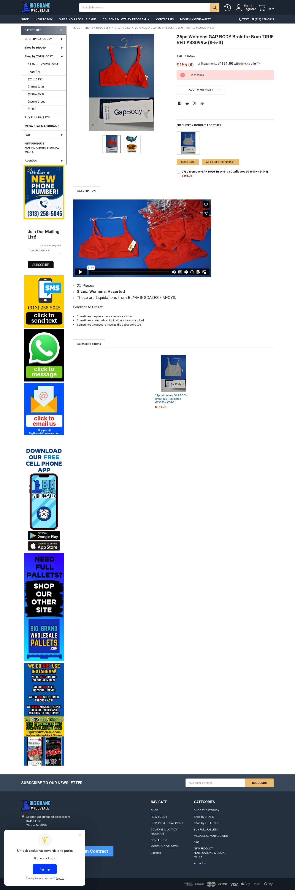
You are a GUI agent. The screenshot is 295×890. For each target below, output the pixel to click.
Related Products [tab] (89, 343)
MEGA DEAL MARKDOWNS (42, 126)
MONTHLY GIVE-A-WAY (195, 19)
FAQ (27, 135)
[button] (43, 301)
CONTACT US (165, 19)
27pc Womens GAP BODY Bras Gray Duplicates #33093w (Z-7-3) (171, 399)
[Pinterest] (202, 103)
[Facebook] (180, 103)
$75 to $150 (35, 79)
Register (250, 9)
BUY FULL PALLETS (37, 117)
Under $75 (34, 72)
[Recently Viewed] (228, 8)
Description (86, 190)
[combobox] (149, 7)
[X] (195, 103)
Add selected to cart (220, 162)
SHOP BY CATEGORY (38, 39)
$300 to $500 (36, 94)
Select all (188, 162)
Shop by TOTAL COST (39, 56)
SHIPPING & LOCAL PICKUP (77, 19)
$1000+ (32, 109)
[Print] (187, 103)
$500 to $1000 (36, 101)
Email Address (39, 250)
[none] (121, 82)
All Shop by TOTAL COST (43, 64)
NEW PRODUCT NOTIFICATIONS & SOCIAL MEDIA (42, 148)
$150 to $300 (36, 86)
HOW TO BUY (43, 19)
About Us (31, 160)
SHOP (25, 19)
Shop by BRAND (35, 47)
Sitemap (156, 852)
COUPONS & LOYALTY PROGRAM (124, 19)
